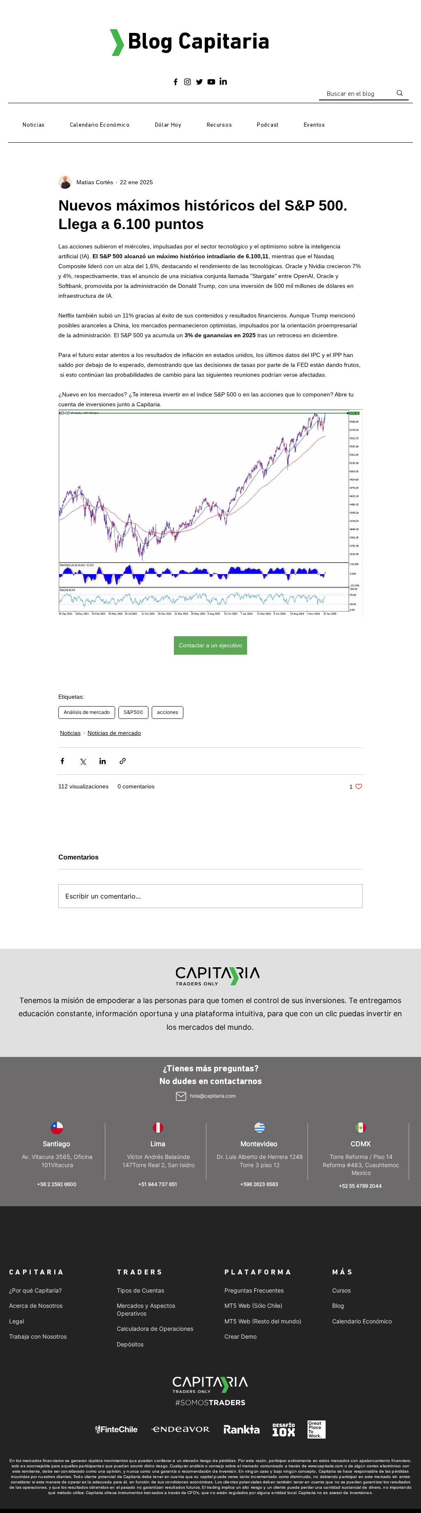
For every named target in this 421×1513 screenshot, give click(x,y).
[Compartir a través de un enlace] (123, 761)
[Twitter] (199, 81)
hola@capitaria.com (213, 1096)
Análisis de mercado (87, 712)
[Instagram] (187, 81)
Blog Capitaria (198, 42)
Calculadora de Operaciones (155, 1328)
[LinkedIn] (223, 81)
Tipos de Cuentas (140, 1290)
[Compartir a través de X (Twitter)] (82, 761)
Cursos (341, 1290)
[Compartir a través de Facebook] (62, 761)
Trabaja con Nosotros (38, 1336)
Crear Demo (240, 1336)
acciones (167, 712)
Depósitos (130, 1344)
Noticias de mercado (114, 733)
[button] (219, 125)
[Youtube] (211, 81)
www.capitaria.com (325, 1466)
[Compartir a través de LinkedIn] (102, 761)
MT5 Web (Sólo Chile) (253, 1305)
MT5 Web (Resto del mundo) (262, 1321)
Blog (338, 1305)
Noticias (70, 733)
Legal (16, 1321)
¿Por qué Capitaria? (35, 1290)
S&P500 (133, 712)
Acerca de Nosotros (35, 1305)
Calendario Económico (362, 1321)
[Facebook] (175, 81)
